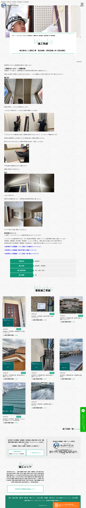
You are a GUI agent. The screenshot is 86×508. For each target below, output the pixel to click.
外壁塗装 (19, 329)
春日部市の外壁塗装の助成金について (25, 489)
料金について (32, 497)
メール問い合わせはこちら (35, 452)
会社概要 (46, 497)
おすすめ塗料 (75, 497)
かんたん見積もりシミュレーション (63, 497)
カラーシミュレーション (40, 500)
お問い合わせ (52, 497)
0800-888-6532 (17, 451)
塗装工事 (21, 497)
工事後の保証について (28, 500)
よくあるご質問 (39, 497)
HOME (9, 497)
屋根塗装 (23, 329)
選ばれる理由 (15, 497)
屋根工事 (26, 497)
